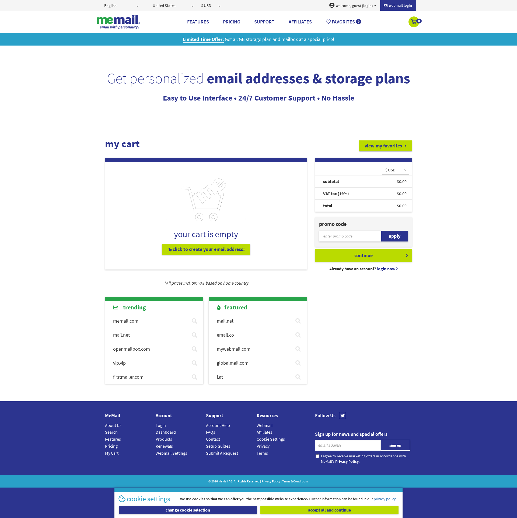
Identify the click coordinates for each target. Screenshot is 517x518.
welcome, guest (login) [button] (354, 5)
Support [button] (264, 22)
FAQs (210, 432)
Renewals (164, 446)
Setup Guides (218, 446)
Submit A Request (222, 453)
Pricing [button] (231, 22)
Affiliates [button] (300, 22)
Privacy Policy (270, 481)
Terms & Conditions (295, 481)
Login (161, 425)
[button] (414, 22)
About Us (113, 425)
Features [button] (198, 22)
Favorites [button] (345, 22)
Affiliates (264, 432)
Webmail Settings (171, 453)
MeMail (223, 481)
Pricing (111, 446)
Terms (262, 453)
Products (164, 439)
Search (111, 432)
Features (113, 439)
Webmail (265, 425)
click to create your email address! (208, 249)
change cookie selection (188, 510)
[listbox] (122, 5)
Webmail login (400, 5)
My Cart (111, 453)
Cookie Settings (271, 439)
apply (394, 236)
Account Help (218, 425)
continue (363, 255)
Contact (213, 439)
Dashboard (166, 432)
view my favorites (384, 146)
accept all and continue (329, 510)
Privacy (263, 446)
